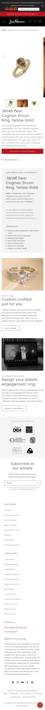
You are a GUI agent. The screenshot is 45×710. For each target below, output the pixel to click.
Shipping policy (16, 697)
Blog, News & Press (12, 530)
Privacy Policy (13, 489)
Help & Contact (10, 525)
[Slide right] (42, 103)
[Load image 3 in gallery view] (34, 103)
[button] (4, 21)
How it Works (10, 328)
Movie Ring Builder (12, 545)
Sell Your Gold (10, 520)
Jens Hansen (17, 691)
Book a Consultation (14, 408)
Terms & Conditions (12, 599)
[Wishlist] (35, 21)
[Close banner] (43, 6)
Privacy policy (37, 693)
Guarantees (9, 569)
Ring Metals (9, 589)
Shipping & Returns (12, 574)
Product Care (10, 594)
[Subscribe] (38, 483)
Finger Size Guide (11, 584)
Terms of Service (26, 489)
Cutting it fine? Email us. (28, 9)
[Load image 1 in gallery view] (10, 103)
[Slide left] (2, 103)
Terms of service (26, 693)
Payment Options (11, 564)
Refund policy (10, 609)
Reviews (7, 535)
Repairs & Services (12, 515)
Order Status (9, 559)
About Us (8, 510)
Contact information (29, 697)
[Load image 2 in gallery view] (22, 103)
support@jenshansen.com (15, 627)
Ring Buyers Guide (12, 579)
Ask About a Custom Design (22, 151)
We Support (9, 540)
